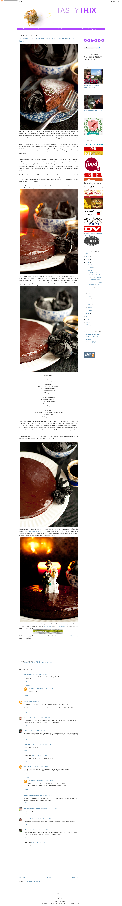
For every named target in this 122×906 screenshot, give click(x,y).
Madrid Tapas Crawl (89, 87)
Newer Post (22, 877)
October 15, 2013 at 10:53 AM (36, 730)
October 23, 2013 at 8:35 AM (45, 688)
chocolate (32, 662)
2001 (87, 325)
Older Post (75, 877)
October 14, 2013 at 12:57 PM (41, 702)
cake (26, 662)
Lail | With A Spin (29, 745)
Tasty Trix (31, 688)
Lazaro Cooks (47, 626)
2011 (87, 316)
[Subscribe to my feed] (85, 41)
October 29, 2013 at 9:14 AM (49, 808)
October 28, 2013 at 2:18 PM (44, 796)
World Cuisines (24, 29)
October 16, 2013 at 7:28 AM (40, 766)
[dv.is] (92, 231)
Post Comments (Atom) (33, 881)
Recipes (51, 29)
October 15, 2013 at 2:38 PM (43, 745)
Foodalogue (62, 626)
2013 (87, 262)
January (90, 310)
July (89, 293)
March (90, 304)
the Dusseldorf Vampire (36, 531)
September (91, 288)
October (90, 270)
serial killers (47, 662)
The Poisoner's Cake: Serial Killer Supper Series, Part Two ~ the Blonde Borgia (47, 39)
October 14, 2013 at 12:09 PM (38, 674)
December (90, 265)
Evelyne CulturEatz (29, 819)
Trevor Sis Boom (28, 718)
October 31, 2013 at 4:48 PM (43, 819)
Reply (25, 681)
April (89, 302)
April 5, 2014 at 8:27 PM (38, 842)
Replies (28, 685)
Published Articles (72, 29)
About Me (60, 29)
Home (49, 877)
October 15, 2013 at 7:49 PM (39, 755)
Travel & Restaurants (38, 29)
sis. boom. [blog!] (91, 342)
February (90, 307)
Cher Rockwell (28, 702)
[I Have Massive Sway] (89, 357)
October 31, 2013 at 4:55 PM (40, 830)
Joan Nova (27, 674)
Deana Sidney (28, 766)
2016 (87, 254)
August (90, 290)
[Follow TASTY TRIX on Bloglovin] (92, 49)
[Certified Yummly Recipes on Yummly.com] (94, 235)
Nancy (26, 730)
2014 (87, 259)
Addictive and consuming (93, 334)
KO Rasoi (89, 339)
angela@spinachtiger (30, 796)
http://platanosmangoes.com (32, 808)
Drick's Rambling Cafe (92, 337)
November (90, 267)
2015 (87, 256)
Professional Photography (89, 29)
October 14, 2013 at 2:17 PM (42, 718)
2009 (87, 322)
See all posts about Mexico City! (93, 110)
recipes (39, 662)
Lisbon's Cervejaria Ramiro (91, 85)
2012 (87, 314)
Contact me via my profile (69, 897)
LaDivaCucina (28, 830)
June (89, 296)
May (89, 299)
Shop (21, 31)
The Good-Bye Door (70, 636)
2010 (87, 319)
